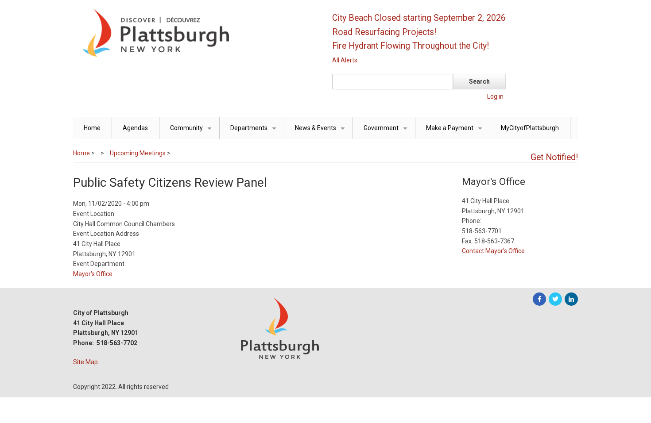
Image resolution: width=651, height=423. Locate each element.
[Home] (195, 32)
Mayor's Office (92, 273)
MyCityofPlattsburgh (530, 127)
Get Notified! (554, 157)
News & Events (321, 131)
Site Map (85, 361)
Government (387, 131)
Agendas (135, 127)
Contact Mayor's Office (493, 250)
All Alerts (344, 60)
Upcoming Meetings (138, 153)
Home (92, 127)
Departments (254, 131)
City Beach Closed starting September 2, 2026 (419, 18)
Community (192, 131)
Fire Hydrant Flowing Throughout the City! (410, 46)
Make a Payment (455, 131)
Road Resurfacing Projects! (384, 32)
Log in (495, 96)
